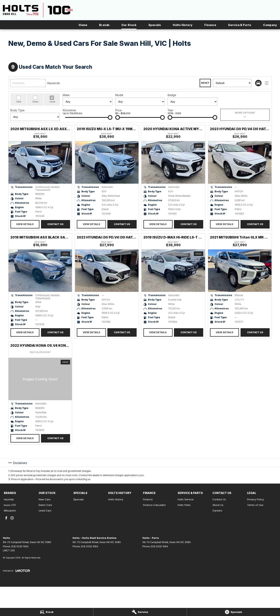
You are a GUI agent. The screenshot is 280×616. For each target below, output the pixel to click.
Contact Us (55, 224)
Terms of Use (255, 504)
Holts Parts (184, 504)
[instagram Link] (12, 518)
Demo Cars (45, 504)
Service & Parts (239, 25)
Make (66, 95)
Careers (217, 510)
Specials (154, 25)
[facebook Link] (6, 518)
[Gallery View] (258, 83)
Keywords (53, 83)
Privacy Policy (255, 499)
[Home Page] (38, 10)
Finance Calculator (154, 504)
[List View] (266, 83)
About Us (217, 504)
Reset (205, 82)
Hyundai (9, 499)
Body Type (17, 110)
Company (270, 25)
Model (119, 95)
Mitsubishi (10, 510)
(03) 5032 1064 (19, 546)
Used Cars (45, 510)
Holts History (182, 25)
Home (83, 25)
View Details (25, 224)
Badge (172, 95)
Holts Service (186, 499)
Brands (104, 25)
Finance (210, 25)
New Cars (45, 499)
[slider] (110, 117)
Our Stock (128, 25)
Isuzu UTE (10, 504)
